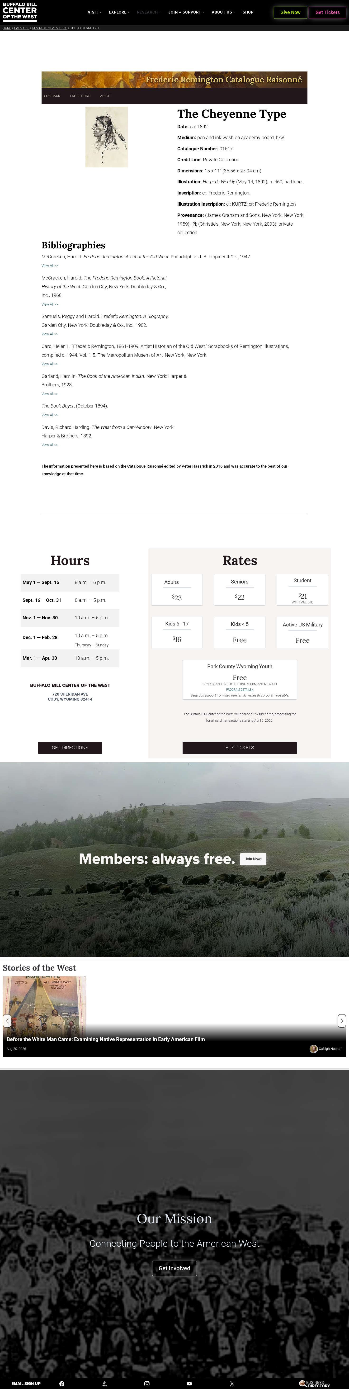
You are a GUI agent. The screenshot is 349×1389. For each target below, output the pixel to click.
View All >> (50, 266)
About (105, 96)
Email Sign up (26, 1384)
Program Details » (239, 689)
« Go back (51, 96)
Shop (248, 12)
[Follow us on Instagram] (147, 1383)
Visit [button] (93, 12)
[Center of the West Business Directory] (314, 1383)
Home (7, 28)
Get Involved (174, 1268)
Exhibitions (80, 96)
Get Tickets (328, 12)
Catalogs (21, 28)
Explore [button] (118, 12)
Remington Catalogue (49, 28)
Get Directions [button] (70, 747)
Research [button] (147, 12)
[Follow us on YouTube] (189, 1383)
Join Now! (253, 859)
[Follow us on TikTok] (104, 1383)
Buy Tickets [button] (240, 747)
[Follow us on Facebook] (62, 1383)
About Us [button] (222, 12)
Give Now (290, 12)
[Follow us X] (232, 1383)
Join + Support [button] (184, 12)
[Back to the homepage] (20, 12)
